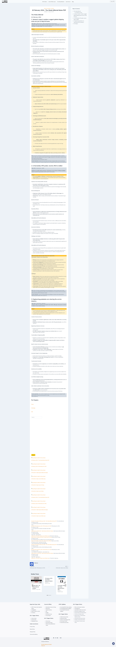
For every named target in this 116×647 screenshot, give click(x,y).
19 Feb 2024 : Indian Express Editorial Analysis (45, 553)
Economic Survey (49, 614)
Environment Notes (63, 621)
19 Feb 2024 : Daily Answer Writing (45, 537)
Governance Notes (49, 622)
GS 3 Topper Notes (63, 614)
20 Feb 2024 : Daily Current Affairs (62, 567)
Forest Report (48, 615)
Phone (32, 404)
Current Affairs (48, 604)
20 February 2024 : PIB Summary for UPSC (43, 526)
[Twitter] (55, 638)
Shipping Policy (32, 631)
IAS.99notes (46, 641)
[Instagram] (57, 638)
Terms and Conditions (34, 634)
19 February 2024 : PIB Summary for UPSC (43, 549)
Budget (47, 612)
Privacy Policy (32, 626)
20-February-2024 (78, 12)
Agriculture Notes (63, 618)
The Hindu (52, 8)
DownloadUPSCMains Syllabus (65, 608)
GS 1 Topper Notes (34, 615)
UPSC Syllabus (62, 604)
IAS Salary (33, 612)
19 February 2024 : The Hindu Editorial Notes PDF (48, 544)
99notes (46, 11)
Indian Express (34, 553)
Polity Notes (48, 621)
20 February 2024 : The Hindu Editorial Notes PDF (48, 521)
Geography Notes (34, 621)
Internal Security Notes (64, 622)
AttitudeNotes (77, 608)
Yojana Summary (49, 609)
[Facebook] (53, 638)
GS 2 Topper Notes (48, 618)
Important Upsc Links (35, 604)
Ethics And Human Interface (80, 607)
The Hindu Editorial (77, 11)
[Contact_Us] (113, 643)
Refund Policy (32, 629)
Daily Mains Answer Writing (51, 607)
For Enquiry (76, 23)
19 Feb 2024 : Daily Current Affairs (45, 540)
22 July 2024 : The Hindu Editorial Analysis (36, 587)
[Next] (65, 585)
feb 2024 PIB (33, 526)
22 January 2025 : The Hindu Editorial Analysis (49, 580)
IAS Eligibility (33, 609)
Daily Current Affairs (35, 540)
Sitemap (42, 641)
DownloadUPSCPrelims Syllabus (66, 607)
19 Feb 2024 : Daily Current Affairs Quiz (42, 535)
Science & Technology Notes (65, 619)
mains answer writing (35, 537)
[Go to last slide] (32, 585)
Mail (32, 411)
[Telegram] (59, 638)
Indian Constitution (34, 623)
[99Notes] (4, 1)
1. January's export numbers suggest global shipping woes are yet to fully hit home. (80, 15)
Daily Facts (48, 608)
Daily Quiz (33, 535)
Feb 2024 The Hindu (47, 8)
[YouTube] (61, 638)
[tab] (48, 595)
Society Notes (33, 619)
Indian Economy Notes (64, 616)
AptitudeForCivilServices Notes (80, 609)
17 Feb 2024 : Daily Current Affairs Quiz (42, 558)
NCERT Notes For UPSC (35, 611)
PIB (46, 611)
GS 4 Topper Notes (77, 604)
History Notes (33, 618)
